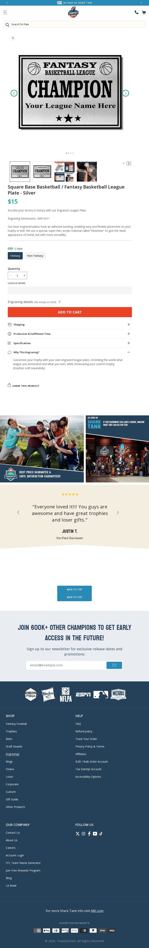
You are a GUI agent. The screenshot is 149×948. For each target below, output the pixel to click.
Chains (10, 769)
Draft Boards (14, 746)
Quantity (14, 268)
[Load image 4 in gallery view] (87, 171)
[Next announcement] (141, 3)
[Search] (7, 25)
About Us (11, 840)
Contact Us (13, 832)
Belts (9, 739)
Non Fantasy (35, 255)
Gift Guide (12, 799)
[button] (5, 12)
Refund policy (83, 731)
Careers (11, 848)
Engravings (12, 754)
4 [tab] (73, 153)
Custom (11, 792)
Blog (9, 878)
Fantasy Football (16, 724)
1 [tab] (66, 153)
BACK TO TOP (74, 589)
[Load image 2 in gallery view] (42, 171)
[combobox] (74, 24)
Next (125, 93)
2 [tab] (68, 153)
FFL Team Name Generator (23, 863)
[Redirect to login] (137, 12)
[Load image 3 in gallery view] (64, 171)
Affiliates (80, 754)
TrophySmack (66, 941)
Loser (9, 776)
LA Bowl (11, 885)
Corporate (12, 784)
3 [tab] (70, 153)
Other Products (15, 807)
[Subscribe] (114, 665)
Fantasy (15, 255)
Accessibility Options (88, 776)
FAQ (78, 724)
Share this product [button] (25, 385)
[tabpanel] (70, 92)
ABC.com (97, 911)
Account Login (15, 855)
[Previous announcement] (7, 3)
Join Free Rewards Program (23, 870)
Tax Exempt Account (88, 769)
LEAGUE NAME (16, 283)
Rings (9, 761)
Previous (14, 93)
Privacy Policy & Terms (89, 746)
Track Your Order (86, 739)
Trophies (11, 731)
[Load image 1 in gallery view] (20, 171)
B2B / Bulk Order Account (91, 761)
